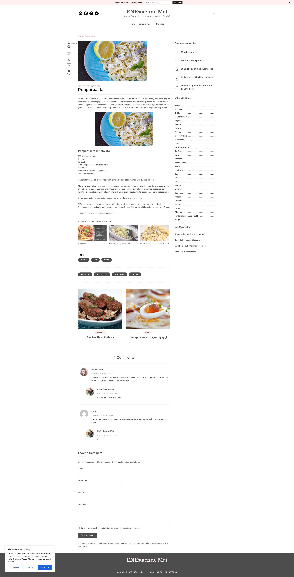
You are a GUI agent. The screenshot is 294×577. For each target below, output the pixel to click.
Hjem (132, 24)
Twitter (86, 274)
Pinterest (120, 274)
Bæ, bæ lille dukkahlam (100, 337)
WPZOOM (173, 572)
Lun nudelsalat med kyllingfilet (197, 69)
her (111, 213)
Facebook (103, 274)
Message (82, 504)
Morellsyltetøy (188, 52)
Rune (93, 411)
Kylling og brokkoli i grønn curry (197, 77)
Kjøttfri (84, 260)
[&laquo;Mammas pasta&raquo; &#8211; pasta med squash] (154, 233)
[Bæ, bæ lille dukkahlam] (100, 309)
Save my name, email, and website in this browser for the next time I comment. (110, 528)
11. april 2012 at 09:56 (105, 435)
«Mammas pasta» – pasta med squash (154, 243)
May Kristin (97, 369)
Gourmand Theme (158, 572)
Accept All (45, 567)
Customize (15, 567)
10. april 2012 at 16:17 (99, 373)
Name (80, 468)
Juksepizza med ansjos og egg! (148, 337)
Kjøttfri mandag (85, 85)
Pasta (106, 260)
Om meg (160, 24)
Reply (111, 373)
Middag (96, 85)
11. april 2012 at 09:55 (105, 393)
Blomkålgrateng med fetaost (120, 243)
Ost (95, 260)
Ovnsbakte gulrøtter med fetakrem (190, 246)
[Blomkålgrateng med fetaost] (123, 233)
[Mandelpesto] (92, 233)
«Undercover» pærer (191, 60)
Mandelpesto (83, 243)
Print (136, 274)
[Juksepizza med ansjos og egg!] (148, 309)
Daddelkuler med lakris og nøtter (189, 234)
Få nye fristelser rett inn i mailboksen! (127, 2)
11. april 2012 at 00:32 (99, 415)
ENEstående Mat (147, 12)
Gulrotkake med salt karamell (188, 240)
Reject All (30, 567)
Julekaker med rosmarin (185, 252)
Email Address (84, 480)
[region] (30, 559)
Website (81, 492)
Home (80, 36)
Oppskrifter (144, 24)
